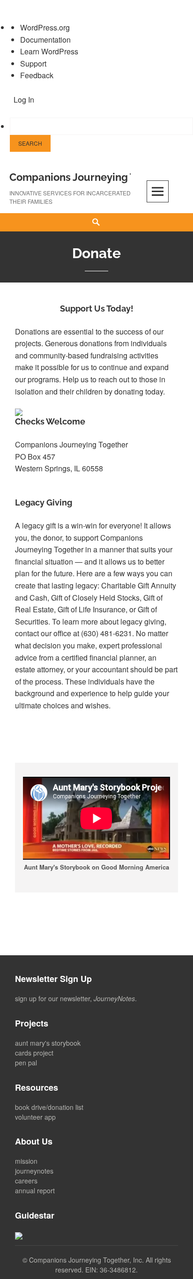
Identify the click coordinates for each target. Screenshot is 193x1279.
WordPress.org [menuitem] (45, 27)
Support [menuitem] (33, 63)
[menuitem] (101, 135)
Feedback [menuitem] (36, 75)
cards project (34, 1052)
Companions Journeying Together (91, 177)
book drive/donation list (49, 1107)
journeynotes (34, 1170)
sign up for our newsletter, (75, 998)
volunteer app (35, 1117)
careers (26, 1180)
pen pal (26, 1062)
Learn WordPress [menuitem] (49, 51)
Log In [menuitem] (24, 99)
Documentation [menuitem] (45, 39)
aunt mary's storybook (48, 1043)
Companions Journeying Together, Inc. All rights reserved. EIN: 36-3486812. (100, 1264)
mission (26, 1161)
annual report (35, 1190)
